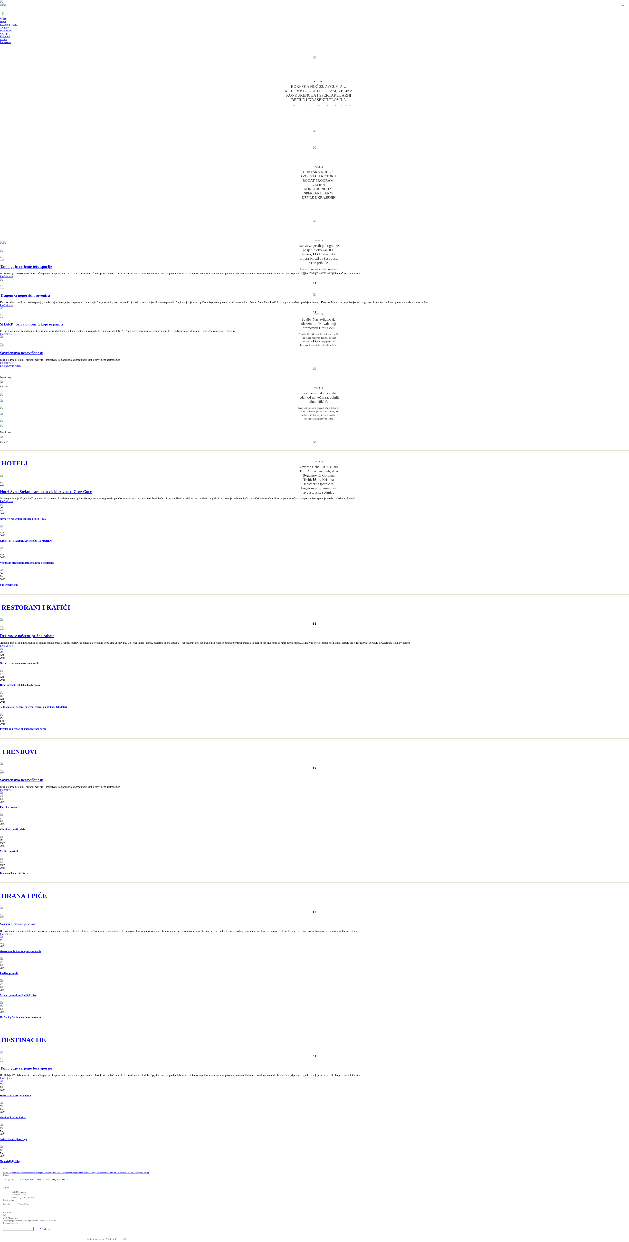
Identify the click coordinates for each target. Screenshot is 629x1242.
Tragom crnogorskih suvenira (25, 295)
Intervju (4, 33)
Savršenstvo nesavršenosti (21, 353)
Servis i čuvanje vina (17, 924)
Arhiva (3, 39)
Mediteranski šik (9, 851)
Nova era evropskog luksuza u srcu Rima (23, 518)
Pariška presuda (9, 973)
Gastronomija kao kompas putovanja (20, 951)
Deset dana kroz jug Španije (15, 1095)
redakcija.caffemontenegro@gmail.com (52, 1179)
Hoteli (3, 21)
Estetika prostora (9, 807)
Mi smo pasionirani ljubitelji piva (18, 995)
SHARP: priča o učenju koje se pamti (31, 324)
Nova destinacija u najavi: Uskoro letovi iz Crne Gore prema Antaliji (122, 1173)
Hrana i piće (39, 1173)
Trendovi (4, 27)
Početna (6, 1173)
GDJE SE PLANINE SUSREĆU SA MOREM (26, 540)
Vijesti (3, 18)
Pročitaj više (6, 276)
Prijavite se (45, 1229)
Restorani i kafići (9, 24)
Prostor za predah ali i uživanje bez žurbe (23, 728)
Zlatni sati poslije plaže (12, 829)
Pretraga (69, 1173)
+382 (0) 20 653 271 (11, 1179)
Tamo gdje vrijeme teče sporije (26, 266)
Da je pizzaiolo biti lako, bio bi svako (20, 685)
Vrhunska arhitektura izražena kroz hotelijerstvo (27, 562)
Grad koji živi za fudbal (13, 1117)
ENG (623, 5)
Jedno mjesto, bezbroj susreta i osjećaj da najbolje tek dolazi (33, 707)
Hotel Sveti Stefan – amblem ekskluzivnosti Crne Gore (46, 491)
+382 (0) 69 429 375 (28, 1179)
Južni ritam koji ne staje (13, 1139)
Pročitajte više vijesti (10, 365)
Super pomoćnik (9, 584)
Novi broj (5, 377)
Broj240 (4, 386)
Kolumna (5, 36)
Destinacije (5, 30)
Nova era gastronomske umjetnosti (19, 663)
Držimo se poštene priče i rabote (27, 636)
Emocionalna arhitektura (14, 873)
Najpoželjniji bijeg (10, 1161)
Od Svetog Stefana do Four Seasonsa (20, 1017)
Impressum (5, 42)
